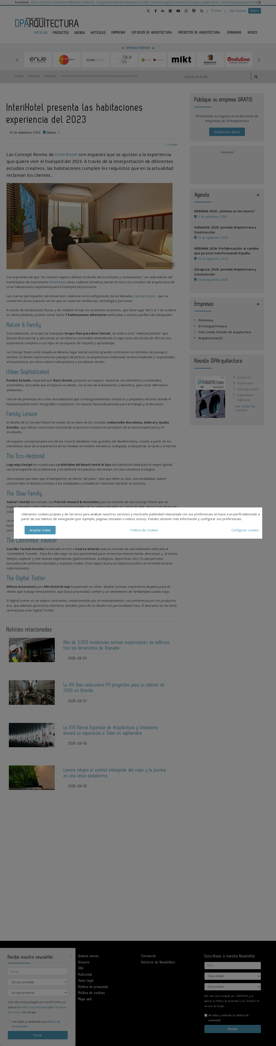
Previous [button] (17, 60)
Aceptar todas (40, 530)
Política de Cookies (144, 530)
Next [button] (259, 60)
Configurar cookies (245, 530)
